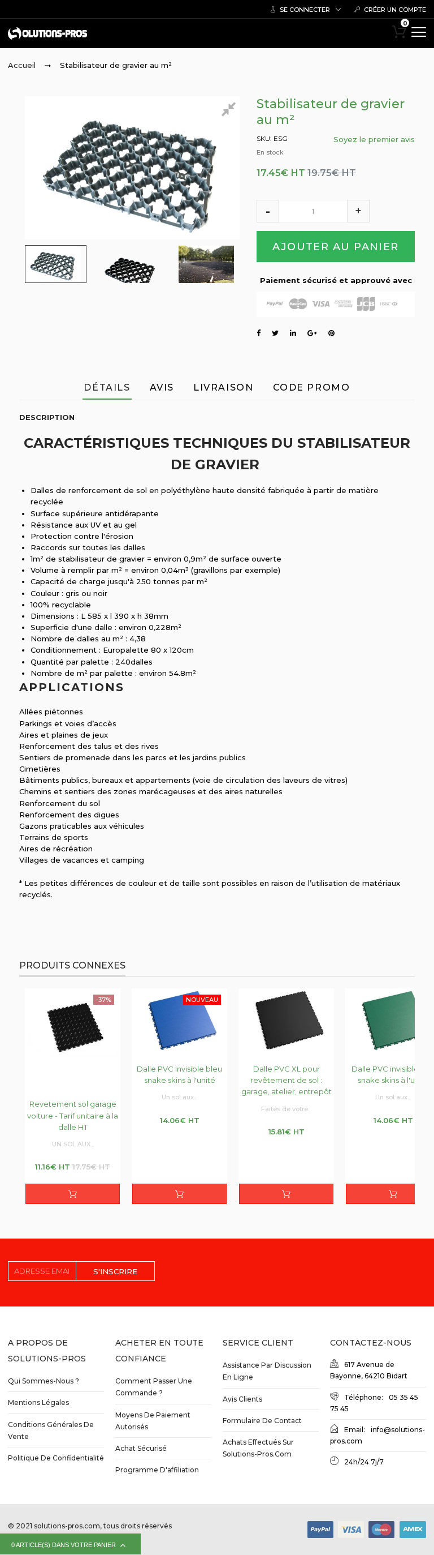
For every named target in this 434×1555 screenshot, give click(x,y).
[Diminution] (268, 211)
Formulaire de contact (262, 1420)
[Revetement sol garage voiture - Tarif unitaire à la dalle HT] (72, 1038)
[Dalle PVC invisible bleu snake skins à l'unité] (179, 1020)
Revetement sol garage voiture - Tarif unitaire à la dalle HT (72, 1115)
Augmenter (358, 211)
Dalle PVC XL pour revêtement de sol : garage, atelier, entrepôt (286, 1080)
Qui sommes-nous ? (43, 1381)
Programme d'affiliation (157, 1470)
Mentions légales (38, 1402)
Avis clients (242, 1399)
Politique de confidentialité (56, 1458)
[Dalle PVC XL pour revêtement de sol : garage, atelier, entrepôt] (286, 1020)
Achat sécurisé (141, 1448)
